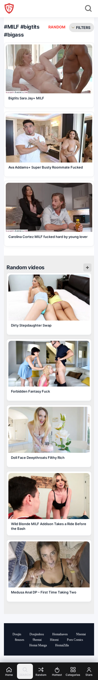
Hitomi (54, 640)
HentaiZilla (62, 645)
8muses (19, 640)
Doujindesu (37, 634)
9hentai (37, 640)
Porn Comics (75, 640)
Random (56, 27)
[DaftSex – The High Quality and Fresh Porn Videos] (9, 8)
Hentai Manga (38, 645)
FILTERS (83, 27)
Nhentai (81, 634)
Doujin (17, 634)
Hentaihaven (60, 634)
